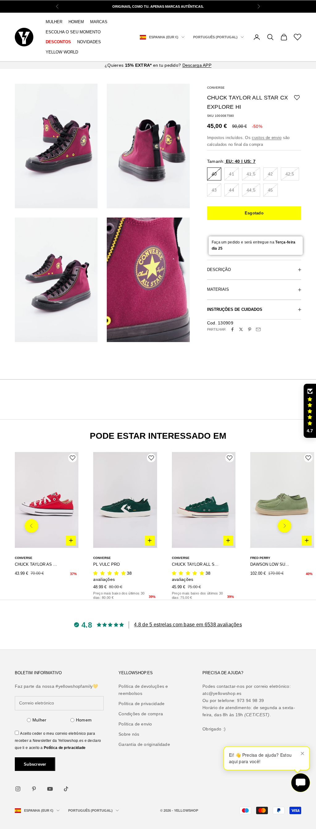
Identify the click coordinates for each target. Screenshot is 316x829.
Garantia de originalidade (144, 744)
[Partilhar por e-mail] (258, 329)
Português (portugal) (215, 37)
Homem (84, 719)
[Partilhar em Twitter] (241, 329)
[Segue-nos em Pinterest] (34, 789)
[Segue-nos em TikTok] (66, 789)
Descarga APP (196, 65)
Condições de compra (140, 713)
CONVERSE (216, 87)
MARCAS (98, 21)
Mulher (39, 719)
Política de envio (135, 723)
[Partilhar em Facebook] (232, 329)
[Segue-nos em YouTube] (50, 789)
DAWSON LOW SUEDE (269, 564)
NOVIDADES (89, 42)
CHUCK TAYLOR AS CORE (37, 564)
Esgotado (254, 213)
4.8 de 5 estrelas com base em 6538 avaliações (188, 624)
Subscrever (35, 764)
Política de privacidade (64, 748)
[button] (310, 411)
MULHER (54, 21)
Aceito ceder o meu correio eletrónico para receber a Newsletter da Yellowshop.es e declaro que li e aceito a (58, 740)
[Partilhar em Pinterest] (249, 329)
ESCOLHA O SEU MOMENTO (73, 32)
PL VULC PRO (106, 564)
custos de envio (266, 137)
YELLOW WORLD (62, 52)
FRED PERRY (260, 558)
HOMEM (76, 21)
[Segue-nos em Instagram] (18, 789)
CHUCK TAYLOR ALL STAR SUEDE (196, 564)
